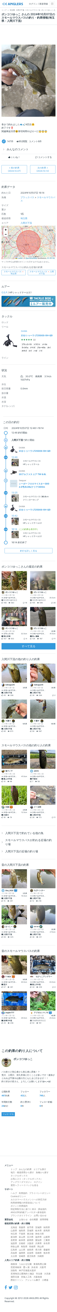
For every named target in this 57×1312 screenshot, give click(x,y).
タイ (49, 348)
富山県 (22, 1237)
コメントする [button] (45, 157)
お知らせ (23, 1219)
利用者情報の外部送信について (25, 1202)
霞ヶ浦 (26, 1267)
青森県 (22, 1227)
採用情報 (44, 1219)
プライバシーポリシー (39, 1193)
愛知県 (38, 1240)
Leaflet (19, 258)
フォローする (8, 1114)
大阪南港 (37, 1276)
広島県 (14, 1249)
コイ (30, 351)
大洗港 (47, 1273)
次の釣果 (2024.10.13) (42, 169)
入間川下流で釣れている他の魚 (24, 833)
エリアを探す (39, 1169)
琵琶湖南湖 (16, 1267)
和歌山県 (15, 1246)
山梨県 (46, 1237)
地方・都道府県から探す (22, 1172)
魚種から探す (42, 1172)
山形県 (14, 1230)
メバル (44, 344)
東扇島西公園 (39, 1264)
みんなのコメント (18, 149)
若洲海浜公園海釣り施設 (22, 1273)
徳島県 (30, 1249)
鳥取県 (24, 1246)
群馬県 (46, 1230)
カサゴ (24, 351)
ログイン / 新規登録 (38, 3)
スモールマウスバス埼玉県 (14, 272)
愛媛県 (46, 1249)
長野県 (14, 1240)
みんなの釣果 (25, 1169)
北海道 (14, 1227)
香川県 (38, 1249)
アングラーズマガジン (21, 1182)
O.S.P (4, 292)
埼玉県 (24, 218)
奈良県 (46, 1243)
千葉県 (22, 1233)
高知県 (14, 1253)
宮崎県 (22, 1256)
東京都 (30, 1233)
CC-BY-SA (51, 258)
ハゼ (35, 351)
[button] (5, 230)
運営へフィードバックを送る (24, 1185)
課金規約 (42, 1209)
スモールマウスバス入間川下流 (41, 272)
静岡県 (30, 1240)
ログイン (38, 1182)
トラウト (37, 344)
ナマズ (32, 348)
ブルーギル (41, 348)
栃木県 (38, 1230)
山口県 (22, 1249)
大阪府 (30, 1243)
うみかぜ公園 (25, 1264)
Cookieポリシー (18, 1196)
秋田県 (46, 1227)
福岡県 (22, 1253)
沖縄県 (40, 1256)
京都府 (22, 1243)
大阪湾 (43, 1267)
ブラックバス (27, 197)
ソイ (40, 351)
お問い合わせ (40, 1215)
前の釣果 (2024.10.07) (14, 169)
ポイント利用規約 (19, 1206)
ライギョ (25, 348)
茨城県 (30, 1230)
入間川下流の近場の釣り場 (21, 851)
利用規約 (23, 1193)
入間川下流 (26, 222)
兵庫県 (38, 1243)
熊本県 (46, 1253)
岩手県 (30, 1227)
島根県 (32, 1246)
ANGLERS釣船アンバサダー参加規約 (28, 1212)
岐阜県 (22, 1240)
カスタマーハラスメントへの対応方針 (29, 1199)
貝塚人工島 (26, 1276)
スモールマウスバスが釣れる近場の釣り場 (28, 842)
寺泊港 (39, 1273)
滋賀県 (14, 1243)
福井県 (38, 1237)
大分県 (14, 1256)
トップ (14, 1169)
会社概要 (33, 1219)
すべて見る (28, 646)
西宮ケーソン (17, 1280)
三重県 (46, 1240)
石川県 (30, 1237)
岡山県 (40, 1246)
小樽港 (45, 1280)
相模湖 (14, 1264)
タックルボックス (19, 1175)
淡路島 (14, 1270)
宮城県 (38, 1227)
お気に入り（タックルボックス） (27, 1178)
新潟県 (14, 1237)
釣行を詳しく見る (28, 550)
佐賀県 (30, 1253)
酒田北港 (15, 1276)
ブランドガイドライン (21, 1215)
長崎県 (38, 1253)
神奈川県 (39, 1233)
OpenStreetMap (31, 258)
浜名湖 (34, 1267)
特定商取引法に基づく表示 (23, 1209)
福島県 (22, 1230)
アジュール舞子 (32, 1280)
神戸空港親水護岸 (27, 1270)
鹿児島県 (31, 1256)
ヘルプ (14, 1193)
